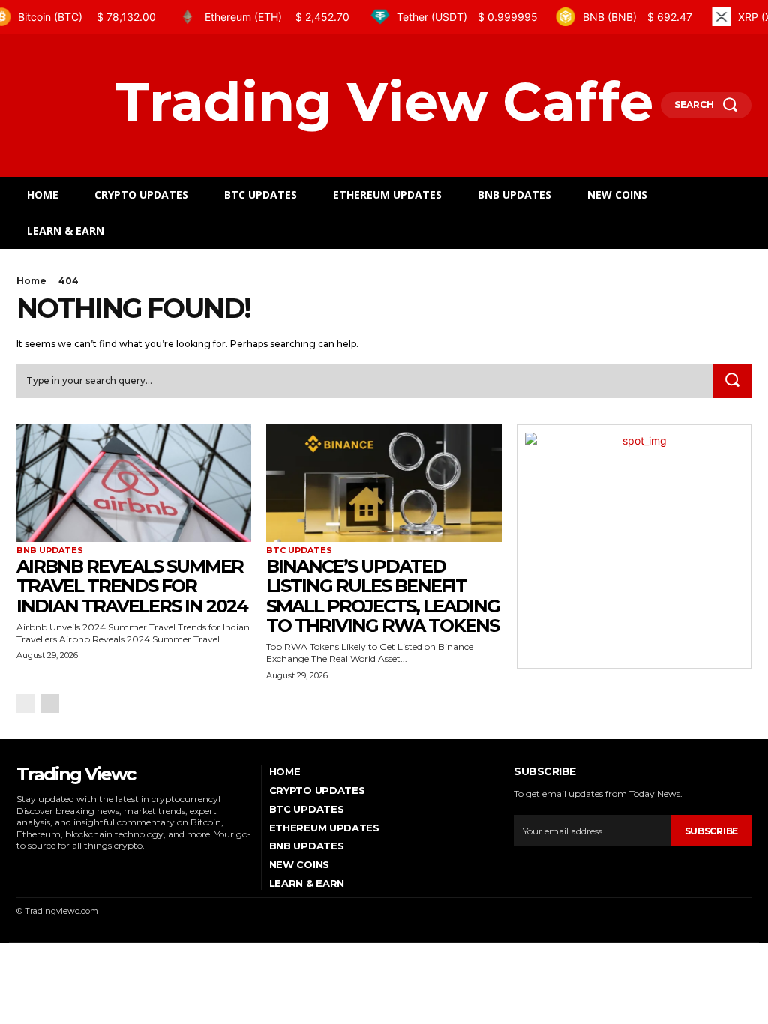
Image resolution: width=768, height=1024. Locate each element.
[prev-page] (25, 703)
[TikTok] (62, 868)
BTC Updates (299, 550)
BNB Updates (49, 550)
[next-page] (49, 703)
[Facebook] (20, 868)
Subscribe (711, 831)
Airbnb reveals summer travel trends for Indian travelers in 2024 (132, 586)
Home (31, 280)
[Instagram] (41, 868)
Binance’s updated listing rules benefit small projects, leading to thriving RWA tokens (383, 595)
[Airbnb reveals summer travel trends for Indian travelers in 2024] (133, 483)
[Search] (732, 381)
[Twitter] (83, 868)
